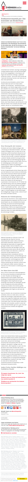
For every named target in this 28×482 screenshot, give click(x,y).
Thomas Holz (13, 447)
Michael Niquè (23, 442)
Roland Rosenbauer (19, 443)
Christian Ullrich (14, 438)
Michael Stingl (4, 443)
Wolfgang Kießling (10, 448)
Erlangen (10, 62)
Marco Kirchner (12, 440)
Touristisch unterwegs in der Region (13, 466)
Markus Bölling (19, 440)
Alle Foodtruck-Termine (11, 65)
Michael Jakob (16, 442)
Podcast (17, 473)
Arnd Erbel (8, 438)
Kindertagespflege (17, 459)
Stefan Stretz (11, 444)
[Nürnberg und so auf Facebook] (8, 408)
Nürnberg (4, 62)
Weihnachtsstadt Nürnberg (12, 468)
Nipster (18, 460)
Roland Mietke (11, 443)
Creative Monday (5, 455)
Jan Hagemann (16, 439)
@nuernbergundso (16, 411)
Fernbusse (22, 455)
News (6, 473)
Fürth (7, 62)
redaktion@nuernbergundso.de (16, 425)
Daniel (8, 403)
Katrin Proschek (4, 440)
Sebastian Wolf (4, 444)
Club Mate (21, 453)
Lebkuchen (13, 460)
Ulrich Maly (18, 447)
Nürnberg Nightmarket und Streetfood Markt (11, 461)
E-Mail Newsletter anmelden (9, 433)
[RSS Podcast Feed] (2, 408)
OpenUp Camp (9, 464)
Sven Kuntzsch (7, 445)
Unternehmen (4, 474)
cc (20, 39)
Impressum (12, 474)
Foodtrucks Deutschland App (13, 456)
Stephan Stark (18, 444)
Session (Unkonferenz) (16, 465)
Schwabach (15, 62)
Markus (14, 403)
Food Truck (3, 456)
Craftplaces (5, 60)
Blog (3, 15)
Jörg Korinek (22, 439)
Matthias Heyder (9, 442)
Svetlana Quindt (14, 445)
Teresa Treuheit (22, 445)
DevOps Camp (12, 455)
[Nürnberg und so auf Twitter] (11, 408)
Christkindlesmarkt (14, 453)
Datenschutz (20, 474)
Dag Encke (3, 439)
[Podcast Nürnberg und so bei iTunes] (5, 408)
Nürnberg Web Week (10, 462)
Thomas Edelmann (5, 447)
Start (2, 473)
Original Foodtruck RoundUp (19, 464)
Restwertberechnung (5, 465)
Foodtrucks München (10, 457)
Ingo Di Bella (9, 439)
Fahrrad (17, 455)
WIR (22, 473)
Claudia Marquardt (22, 438)
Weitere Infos (15, 480)
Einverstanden (22, 478)
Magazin (11, 473)
